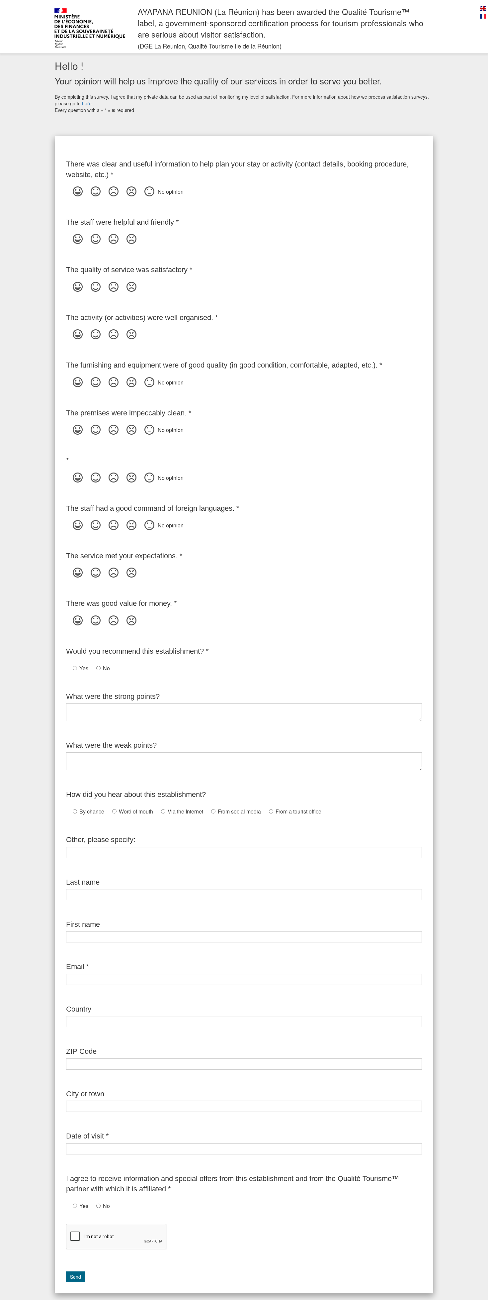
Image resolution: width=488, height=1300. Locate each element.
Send (75, 1276)
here (87, 103)
